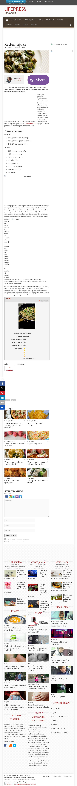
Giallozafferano (30, 123)
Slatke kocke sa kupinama (21, 601)
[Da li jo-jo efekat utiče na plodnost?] (38, 621)
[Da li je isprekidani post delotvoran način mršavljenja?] (15, 637)
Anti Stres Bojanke (61, 564)
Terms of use (68, 776)
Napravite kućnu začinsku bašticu (67, 598)
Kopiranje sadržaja (59, 728)
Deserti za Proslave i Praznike (15, 566)
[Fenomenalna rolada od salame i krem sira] (38, 453)
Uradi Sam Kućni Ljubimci (62, 568)
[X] (2, 388)
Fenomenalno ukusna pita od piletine (13, 463)
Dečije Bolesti (42, 564)
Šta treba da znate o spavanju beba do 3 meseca (36, 668)
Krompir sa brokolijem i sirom (37, 481)
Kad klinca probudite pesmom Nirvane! (60, 661)
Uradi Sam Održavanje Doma (60, 578)
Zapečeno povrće (34, 444)
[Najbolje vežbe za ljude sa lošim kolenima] (15, 658)
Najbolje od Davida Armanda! (59, 643)
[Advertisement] (19, 384)
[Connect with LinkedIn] (20, 496)
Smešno (54, 639)
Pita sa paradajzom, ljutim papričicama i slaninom (13, 425)
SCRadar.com (49, 1)
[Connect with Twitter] (13, 496)
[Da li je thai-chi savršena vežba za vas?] (15, 676)
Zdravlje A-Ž (38, 562)
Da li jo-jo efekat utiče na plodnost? (37, 631)
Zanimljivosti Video (57, 621)
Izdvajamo (31, 441)
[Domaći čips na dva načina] (38, 415)
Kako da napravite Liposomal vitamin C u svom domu (44, 606)
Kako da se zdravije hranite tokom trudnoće (38, 706)
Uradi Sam (62, 562)
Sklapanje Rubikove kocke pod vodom (59, 625)
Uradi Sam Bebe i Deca (62, 566)
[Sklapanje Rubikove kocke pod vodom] (62, 615)
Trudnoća (31, 627)
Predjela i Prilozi (20, 47)
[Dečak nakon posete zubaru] (62, 670)
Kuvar (39, 1)
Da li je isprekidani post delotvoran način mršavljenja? (14, 648)
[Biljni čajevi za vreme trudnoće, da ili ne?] (38, 639)
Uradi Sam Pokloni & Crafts (59, 590)
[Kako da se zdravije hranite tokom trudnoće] (38, 696)
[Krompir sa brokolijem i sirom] (38, 472)
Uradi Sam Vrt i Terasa (58, 603)
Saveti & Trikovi (10, 578)
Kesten (7, 400)
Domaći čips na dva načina (35, 424)
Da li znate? (15, 564)
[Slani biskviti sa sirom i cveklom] (15, 435)
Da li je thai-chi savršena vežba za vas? (15, 686)
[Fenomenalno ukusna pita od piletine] (15, 453)
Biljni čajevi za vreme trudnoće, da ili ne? (37, 649)
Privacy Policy (57, 776)
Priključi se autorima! (60, 716)
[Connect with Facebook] (7, 496)
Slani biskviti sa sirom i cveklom (14, 445)
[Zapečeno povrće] (38, 435)
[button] (71, 24)
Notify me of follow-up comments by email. (17, 539)
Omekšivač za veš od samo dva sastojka (67, 573)
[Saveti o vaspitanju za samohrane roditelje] (38, 678)
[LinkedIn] (2, 397)
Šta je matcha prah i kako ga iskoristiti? (44, 590)
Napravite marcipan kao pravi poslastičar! (21, 586)
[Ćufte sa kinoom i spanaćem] (15, 472)
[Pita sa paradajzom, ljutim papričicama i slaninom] (15, 415)
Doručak (10, 568)
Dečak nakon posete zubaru (59, 679)
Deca (53, 657)
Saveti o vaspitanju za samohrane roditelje (37, 687)
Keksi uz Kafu (19, 568)
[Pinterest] (2, 393)
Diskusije (30, 1)
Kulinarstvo (9, 47)
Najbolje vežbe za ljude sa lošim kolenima (14, 667)
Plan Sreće (38, 566)
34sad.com (11, 4)
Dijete (7, 625)
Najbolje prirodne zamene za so (21, 573)
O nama (54, 720)
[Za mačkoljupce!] (62, 688)
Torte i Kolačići (10, 605)
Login (53, 712)
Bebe (30, 663)
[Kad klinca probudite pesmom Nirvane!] (62, 652)
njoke (13, 400)
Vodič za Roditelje (34, 684)
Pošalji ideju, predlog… (60, 732)
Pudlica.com (21, 4)
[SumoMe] (2, 407)
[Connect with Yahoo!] (17, 496)
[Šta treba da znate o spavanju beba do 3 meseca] (38, 658)
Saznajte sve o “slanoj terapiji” (43, 573)
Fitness (15, 611)
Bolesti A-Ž (33, 564)
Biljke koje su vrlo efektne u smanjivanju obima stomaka (14, 707)
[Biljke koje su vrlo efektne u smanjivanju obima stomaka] (15, 695)
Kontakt (54, 724)
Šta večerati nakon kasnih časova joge (12, 629)
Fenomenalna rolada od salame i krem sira (37, 463)
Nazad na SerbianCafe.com (16, 1)
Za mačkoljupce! (58, 697)
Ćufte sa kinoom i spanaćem (12, 481)
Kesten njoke (15, 44)
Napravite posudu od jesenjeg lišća (67, 585)
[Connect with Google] (10, 496)
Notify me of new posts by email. (15, 542)
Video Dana (62, 606)
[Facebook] (2, 383)
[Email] (2, 402)
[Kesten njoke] (26, 61)
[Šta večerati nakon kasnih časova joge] (15, 619)
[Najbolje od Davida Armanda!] (62, 633)
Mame (38, 613)
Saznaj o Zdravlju (38, 568)
